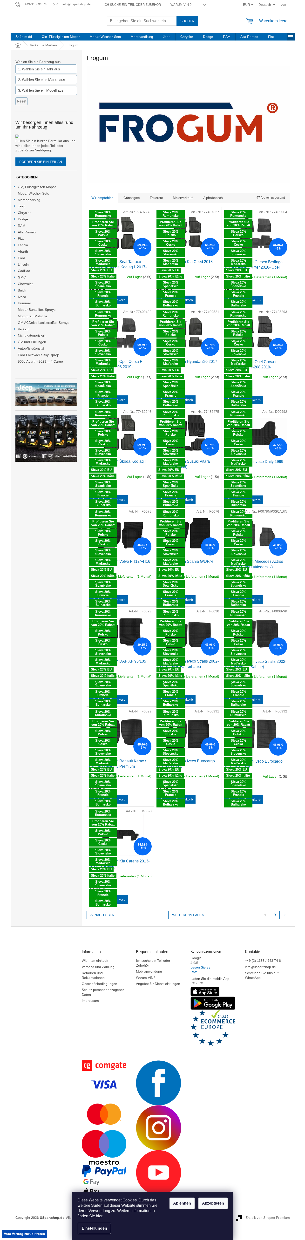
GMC (22, 277)
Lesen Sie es (200, 967)
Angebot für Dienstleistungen (158, 984)
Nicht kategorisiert (31, 335)
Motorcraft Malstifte (32, 316)
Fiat (21, 238)
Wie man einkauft (95, 960)
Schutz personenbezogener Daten (103, 992)
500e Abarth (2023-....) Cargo (40, 361)
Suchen (187, 21)
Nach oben (104, 915)
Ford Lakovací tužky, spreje (39, 355)
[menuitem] (24, 37)
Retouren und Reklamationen (93, 975)
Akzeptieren (213, 1203)
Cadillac (24, 271)
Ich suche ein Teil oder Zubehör (132, 5)
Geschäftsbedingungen (99, 984)
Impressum (90, 1001)
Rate (194, 972)
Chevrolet (25, 284)
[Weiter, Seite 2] (275, 915)
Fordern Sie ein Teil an (40, 162)
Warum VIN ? (180, 5)
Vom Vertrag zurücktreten (24, 1234)
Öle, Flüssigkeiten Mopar (37, 187)
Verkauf (23, 329)
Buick (22, 290)
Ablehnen (182, 1203)
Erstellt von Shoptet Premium (267, 1218)
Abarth (23, 251)
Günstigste (131, 198)
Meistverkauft (183, 198)
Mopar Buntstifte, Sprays (36, 310)
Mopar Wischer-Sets (33, 193)
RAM (21, 226)
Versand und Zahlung (98, 967)
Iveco (22, 297)
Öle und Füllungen (32, 342)
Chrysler (24, 213)
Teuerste (156, 198)
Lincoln (23, 264)
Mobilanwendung (149, 971)
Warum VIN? (145, 978)
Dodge (23, 219)
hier (99, 1216)
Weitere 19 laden (188, 915)
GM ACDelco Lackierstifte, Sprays (43, 323)
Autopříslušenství (31, 348)
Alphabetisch (213, 198)
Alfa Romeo (27, 232)
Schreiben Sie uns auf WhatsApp (261, 975)
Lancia (23, 245)
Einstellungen (94, 1228)
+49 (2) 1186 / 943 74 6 (263, 960)
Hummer (24, 303)
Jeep (21, 206)
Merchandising (29, 200)
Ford (21, 258)
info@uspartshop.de (260, 967)
